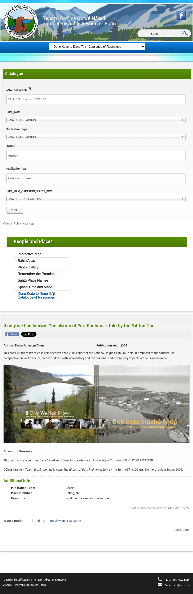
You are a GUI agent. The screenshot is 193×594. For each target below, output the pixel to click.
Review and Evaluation (66, 521)
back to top (182, 530)
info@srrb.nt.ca (182, 585)
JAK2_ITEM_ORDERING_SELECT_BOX (29, 191)
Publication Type (16, 129)
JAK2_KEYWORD (18, 89)
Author (11, 146)
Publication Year (16, 168)
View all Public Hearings (19, 223)
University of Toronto (106, 460)
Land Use (39, 521)
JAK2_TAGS (13, 112)
